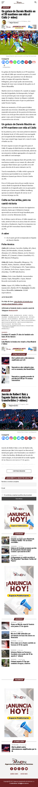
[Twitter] (7, 62)
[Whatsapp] (15, 62)
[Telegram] (18, 62)
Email (3, 488)
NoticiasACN (13, 310)
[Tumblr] (30, 62)
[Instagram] (11, 62)
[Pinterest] (26, 62)
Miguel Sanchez (13, 405)
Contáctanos (24, 774)
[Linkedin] (22, 62)
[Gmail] (34, 62)
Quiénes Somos (14, 774)
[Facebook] (3, 62)
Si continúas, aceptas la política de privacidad (18, 495)
